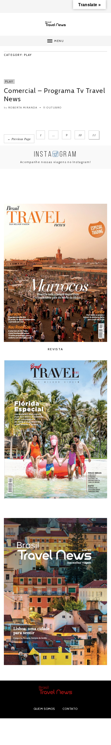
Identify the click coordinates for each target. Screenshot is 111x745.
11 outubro (52, 107)
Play (9, 81)
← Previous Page (19, 139)
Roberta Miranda (22, 107)
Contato (69, 709)
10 (80, 135)
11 (94, 135)
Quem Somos (44, 709)
